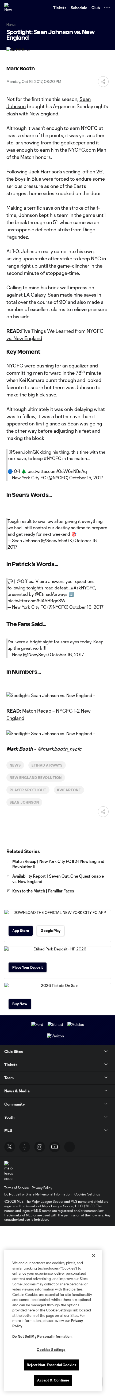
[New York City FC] (9, 8)
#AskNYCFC (83, 587)
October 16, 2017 (86, 607)
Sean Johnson (24, 802)
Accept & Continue (53, 1380)
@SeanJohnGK (24, 451)
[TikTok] (69, 1147)
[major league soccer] (8, 1171)
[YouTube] (54, 1147)
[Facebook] (24, 1147)
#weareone (69, 790)
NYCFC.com (82, 150)
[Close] (93, 1256)
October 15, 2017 (86, 477)
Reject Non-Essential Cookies (51, 1365)
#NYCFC (52, 458)
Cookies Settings (87, 1194)
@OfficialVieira (32, 581)
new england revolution (36, 777)
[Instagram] (39, 1147)
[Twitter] (9, 1147)
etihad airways (47, 765)
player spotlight (28, 790)
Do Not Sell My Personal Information (42, 1336)
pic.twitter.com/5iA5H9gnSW (36, 600)
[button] (107, 8)
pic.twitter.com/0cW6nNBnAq (57, 471)
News (15, 765)
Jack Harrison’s (45, 171)
